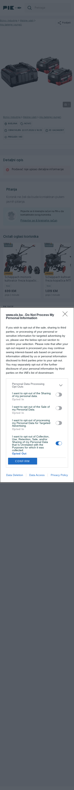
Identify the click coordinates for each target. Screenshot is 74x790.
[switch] (59, 395)
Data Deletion (14, 475)
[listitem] (37, 385)
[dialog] (37, 395)
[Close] (66, 315)
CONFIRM (22, 461)
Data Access (37, 475)
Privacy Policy (59, 475)
